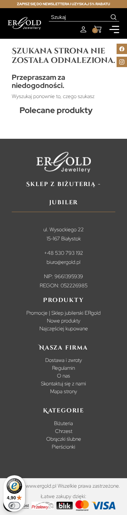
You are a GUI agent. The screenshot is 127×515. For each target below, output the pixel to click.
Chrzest (63, 431)
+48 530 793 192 (63, 253)
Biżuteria (63, 423)
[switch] (14, 505)
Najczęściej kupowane (63, 328)
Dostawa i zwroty (63, 360)
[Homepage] (24, 23)
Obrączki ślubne (63, 439)
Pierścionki (63, 446)
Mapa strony (63, 391)
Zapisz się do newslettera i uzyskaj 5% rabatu (63, 4)
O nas (63, 375)
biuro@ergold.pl (63, 262)
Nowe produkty (63, 320)
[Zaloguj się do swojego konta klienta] (83, 29)
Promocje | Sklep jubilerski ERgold (63, 312)
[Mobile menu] (114, 29)
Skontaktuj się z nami (63, 383)
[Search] (113, 17)
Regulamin (63, 368)
